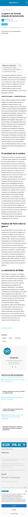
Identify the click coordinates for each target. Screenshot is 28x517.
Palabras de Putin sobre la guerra (11, 69)
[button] (26, 491)
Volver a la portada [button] (6, 9)
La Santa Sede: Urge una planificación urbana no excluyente (13, 409)
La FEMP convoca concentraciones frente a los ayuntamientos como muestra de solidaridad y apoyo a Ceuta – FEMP (12, 465)
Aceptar (14, 505)
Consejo (15, 487)
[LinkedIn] (15, 367)
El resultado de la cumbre (9, 67)
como (9, 487)
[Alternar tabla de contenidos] (18, 65)
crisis (22, 487)
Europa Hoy (10, 19)
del (25, 487)
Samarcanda (17, 338)
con (12, 487)
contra (19, 487)
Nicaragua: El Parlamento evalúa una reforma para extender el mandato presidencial (13, 428)
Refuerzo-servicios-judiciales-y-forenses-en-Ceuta (13, 470)
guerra (10, 338)
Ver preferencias (14, 513)
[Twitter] (12, 367)
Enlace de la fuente (6, 328)
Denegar (14, 509)
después (4, 338)
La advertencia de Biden (9, 71)
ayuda (6, 487)
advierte (3, 487)
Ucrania (4, 341)
